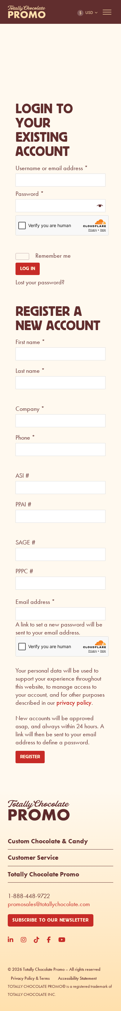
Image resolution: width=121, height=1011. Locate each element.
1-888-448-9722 (29, 896)
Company (30, 408)
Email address (35, 601)
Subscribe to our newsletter (50, 920)
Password (30, 193)
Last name (30, 370)
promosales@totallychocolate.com (49, 904)
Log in (27, 268)
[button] (60, 843)
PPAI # (23, 504)
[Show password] (99, 206)
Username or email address (52, 168)
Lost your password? (40, 282)
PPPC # (24, 571)
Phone (25, 437)
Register (30, 757)
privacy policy (74, 702)
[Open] (107, 12)
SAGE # (25, 542)
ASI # (22, 475)
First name (30, 342)
